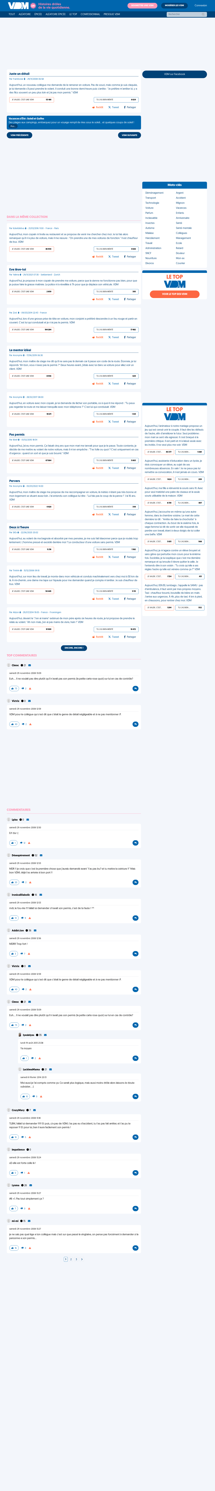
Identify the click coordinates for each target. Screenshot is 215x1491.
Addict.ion (18, 930)
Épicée (38, 14)
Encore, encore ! (74, 648)
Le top (73, 14)
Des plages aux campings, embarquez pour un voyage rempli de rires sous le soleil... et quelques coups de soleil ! (71, 123)
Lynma (16, 1185)
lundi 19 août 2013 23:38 (31, 1043)
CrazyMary (18, 1110)
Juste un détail (19, 74)
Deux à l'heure (19, 527)
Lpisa (15, 820)
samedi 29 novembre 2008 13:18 (25, 1118)
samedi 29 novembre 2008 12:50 (25, 828)
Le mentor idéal (20, 350)
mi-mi (15, 1221)
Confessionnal (90, 14)
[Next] (82, 1259)
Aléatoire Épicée (56, 14)
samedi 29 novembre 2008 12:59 (25, 709)
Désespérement (21, 855)
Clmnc (15, 665)
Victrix (16, 701)
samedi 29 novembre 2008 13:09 (25, 673)
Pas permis (17, 434)
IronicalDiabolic (21, 895)
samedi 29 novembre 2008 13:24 (25, 1157)
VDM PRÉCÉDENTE (19, 135)
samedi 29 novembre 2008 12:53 (25, 863)
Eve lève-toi (17, 269)
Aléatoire (25, 14)
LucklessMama (31, 1069)
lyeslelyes (29, 1035)
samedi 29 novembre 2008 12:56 (25, 938)
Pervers (14, 481)
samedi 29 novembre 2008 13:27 (25, 1193)
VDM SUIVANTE (129, 135)
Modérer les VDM (174, 5)
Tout (12, 14)
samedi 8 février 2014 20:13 (33, 1077)
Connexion (201, 5)
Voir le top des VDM (174, 294)
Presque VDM (112, 14)
